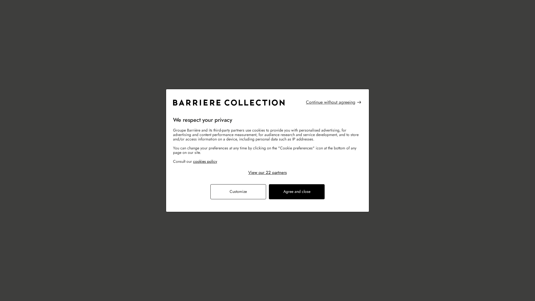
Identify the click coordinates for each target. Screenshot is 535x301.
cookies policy (205, 161)
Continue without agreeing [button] (330, 102)
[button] (267, 172)
